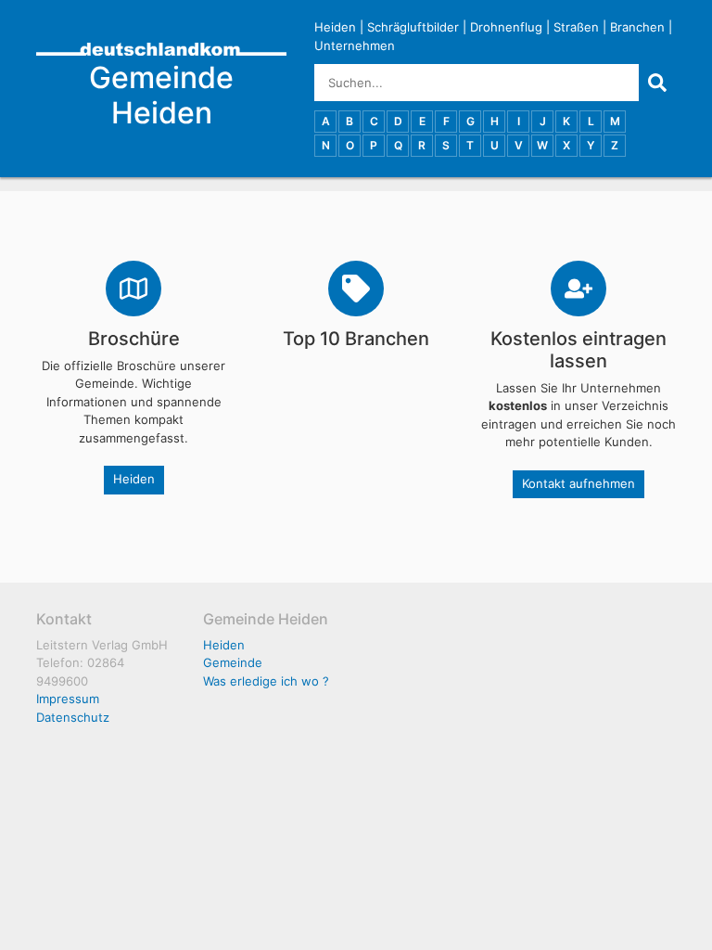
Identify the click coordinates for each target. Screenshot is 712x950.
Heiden (335, 26)
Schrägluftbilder (413, 26)
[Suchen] (657, 82)
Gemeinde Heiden (161, 95)
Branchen (637, 26)
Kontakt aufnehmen (578, 483)
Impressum (67, 698)
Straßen (576, 26)
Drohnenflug (506, 26)
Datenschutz (72, 717)
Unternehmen (354, 45)
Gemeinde (232, 662)
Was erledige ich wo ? (266, 681)
